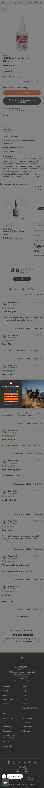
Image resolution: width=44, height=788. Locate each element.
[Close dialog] (1, 381)
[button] (11, 394)
